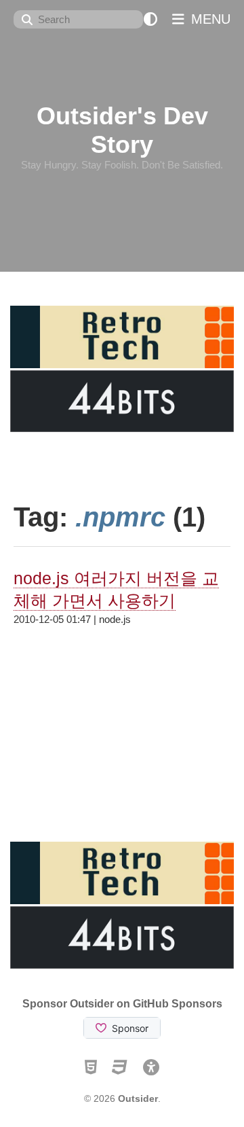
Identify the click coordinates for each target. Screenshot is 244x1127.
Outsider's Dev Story (122, 130)
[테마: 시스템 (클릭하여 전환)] (150, 19)
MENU (208, 19)
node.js (115, 619)
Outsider (138, 1098)
